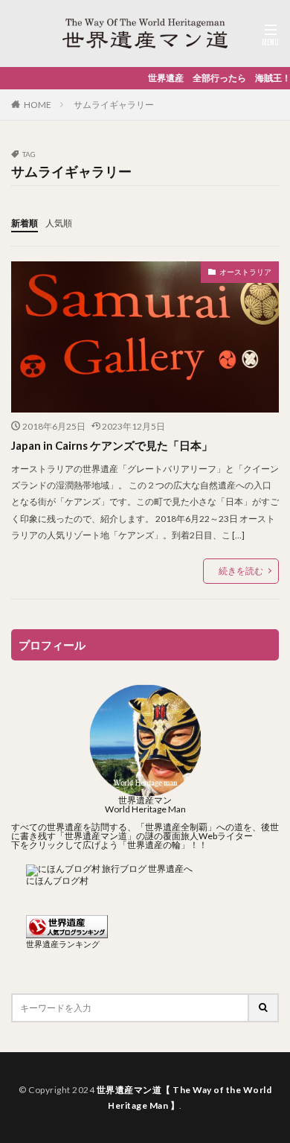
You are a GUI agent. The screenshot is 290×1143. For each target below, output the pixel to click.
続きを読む (241, 570)
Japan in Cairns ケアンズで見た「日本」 (112, 445)
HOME (37, 104)
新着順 (24, 223)
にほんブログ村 (57, 880)
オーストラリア (245, 271)
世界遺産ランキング (63, 944)
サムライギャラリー (114, 104)
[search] (264, 1007)
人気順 (58, 223)
